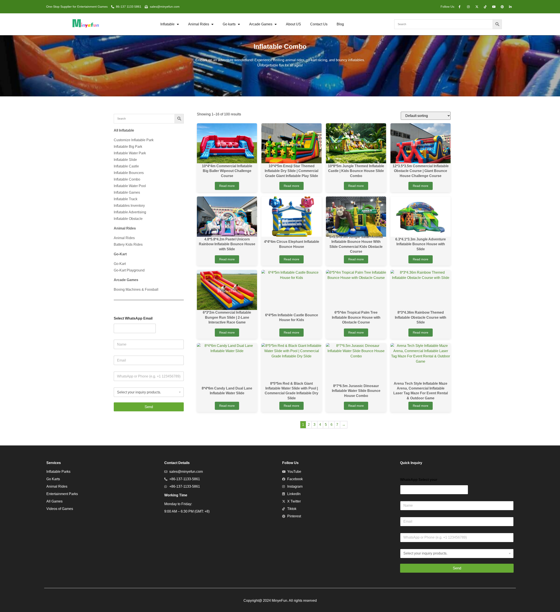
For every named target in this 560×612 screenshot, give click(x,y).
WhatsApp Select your (418, 480)
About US (293, 24)
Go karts (229, 24)
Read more (227, 186)
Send (149, 407)
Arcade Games (260, 24)
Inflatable (167, 24)
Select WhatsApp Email (133, 318)
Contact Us (318, 24)
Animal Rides (198, 24)
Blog (340, 24)
